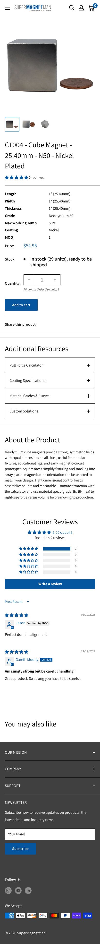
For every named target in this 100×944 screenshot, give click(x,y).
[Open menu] (7, 8)
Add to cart (21, 304)
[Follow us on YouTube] (18, 890)
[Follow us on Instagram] (8, 890)
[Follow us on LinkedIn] (28, 890)
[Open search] (72, 7)
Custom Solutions (23, 411)
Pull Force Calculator (26, 365)
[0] (91, 8)
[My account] (81, 7)
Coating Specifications (27, 380)
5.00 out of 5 (63, 532)
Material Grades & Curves (29, 395)
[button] (17, 177)
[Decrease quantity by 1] (29, 279)
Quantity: (13, 283)
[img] (16, 615)
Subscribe (20, 848)
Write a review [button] (50, 583)
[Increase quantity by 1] (55, 279)
